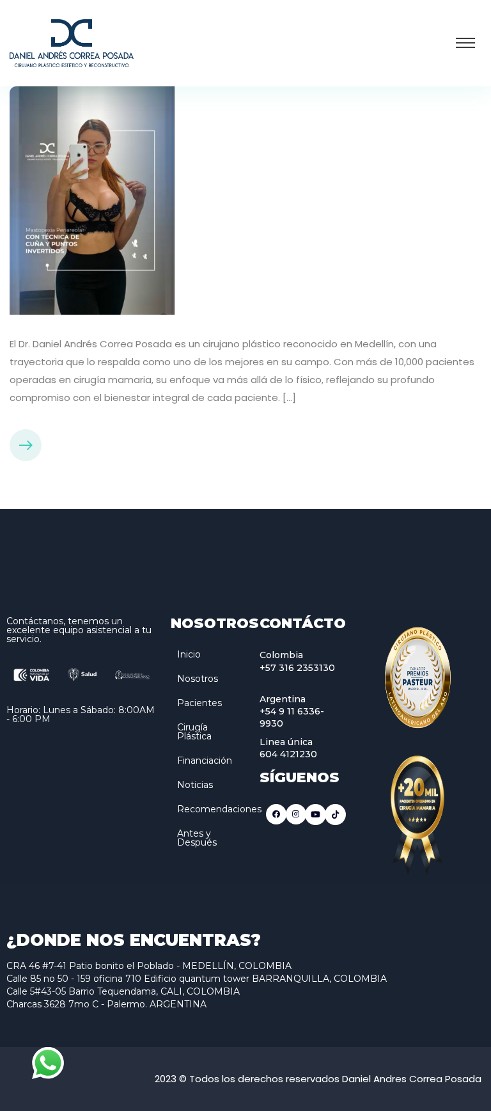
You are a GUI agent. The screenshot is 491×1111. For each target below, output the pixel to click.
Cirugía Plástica (194, 731)
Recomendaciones (219, 809)
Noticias (195, 785)
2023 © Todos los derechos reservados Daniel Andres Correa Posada (318, 1078)
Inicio (189, 654)
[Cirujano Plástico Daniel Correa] (72, 42)
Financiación (204, 760)
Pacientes (199, 703)
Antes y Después (197, 838)
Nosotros (197, 678)
